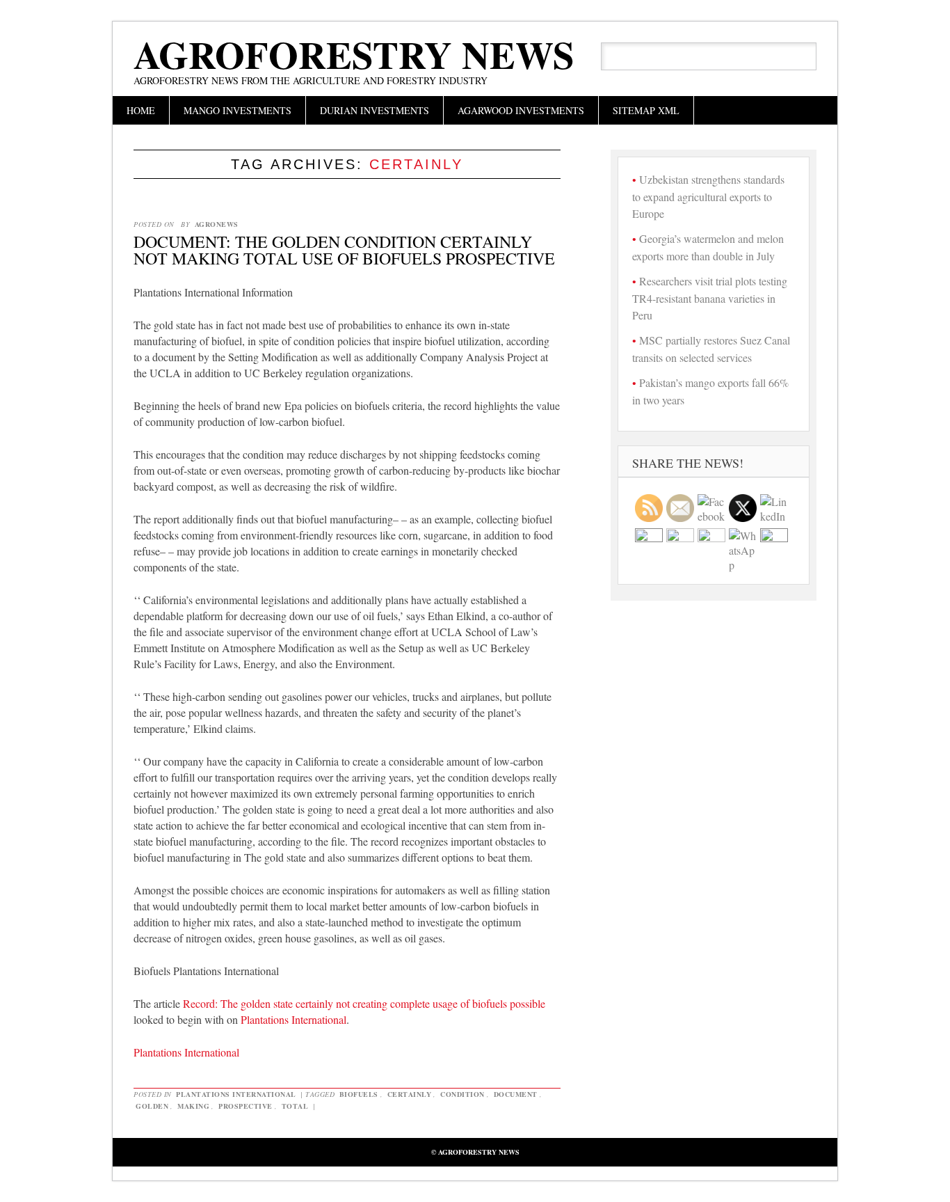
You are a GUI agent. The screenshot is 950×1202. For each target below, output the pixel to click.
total (295, 1106)
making (193, 1106)
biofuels (358, 1094)
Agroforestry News (354, 54)
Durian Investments (374, 110)
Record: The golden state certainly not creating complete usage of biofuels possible (364, 1003)
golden (152, 1106)
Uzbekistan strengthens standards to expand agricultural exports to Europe (708, 196)
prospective (245, 1106)
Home (141, 110)
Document (516, 1094)
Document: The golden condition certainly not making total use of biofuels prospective (344, 249)
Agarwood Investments (521, 110)
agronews (217, 224)
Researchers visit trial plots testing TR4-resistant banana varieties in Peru (709, 298)
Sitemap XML (646, 110)
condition (462, 1094)
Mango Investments (237, 110)
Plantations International (293, 1019)
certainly (409, 1094)
